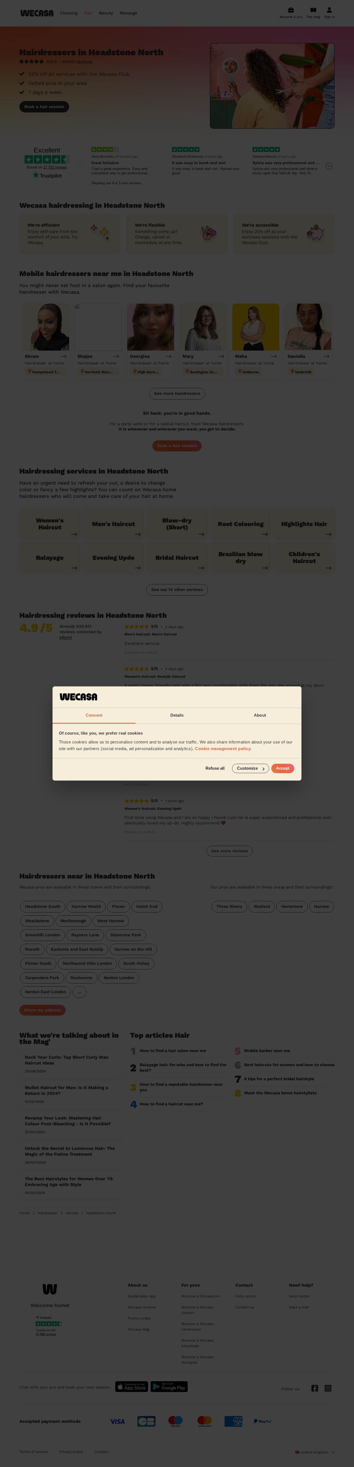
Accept (283, 768)
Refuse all (215, 768)
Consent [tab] (94, 715)
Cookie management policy (223, 748)
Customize (247, 768)
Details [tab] (177, 715)
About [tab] (260, 715)
